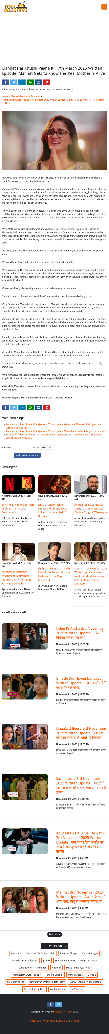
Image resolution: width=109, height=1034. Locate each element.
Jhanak (46, 960)
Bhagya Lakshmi (55, 974)
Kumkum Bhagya (68, 953)
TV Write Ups (77, 989)
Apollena (56, 967)
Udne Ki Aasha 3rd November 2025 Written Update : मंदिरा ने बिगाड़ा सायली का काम (80, 633)
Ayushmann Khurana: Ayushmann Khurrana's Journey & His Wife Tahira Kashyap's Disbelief (17, 577)
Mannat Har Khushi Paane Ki (25, 96)
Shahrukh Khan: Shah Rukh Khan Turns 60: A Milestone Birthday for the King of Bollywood (54, 574)
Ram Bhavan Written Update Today (47, 982)
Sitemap (75, 1020)
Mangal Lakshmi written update (85, 982)
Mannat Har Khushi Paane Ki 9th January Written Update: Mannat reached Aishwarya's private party (56, 431)
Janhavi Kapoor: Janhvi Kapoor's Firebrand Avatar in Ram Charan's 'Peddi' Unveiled (53, 510)
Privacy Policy (48, 1020)
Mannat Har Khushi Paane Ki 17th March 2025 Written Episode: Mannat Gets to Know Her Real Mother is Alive (54, 101)
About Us (34, 1020)
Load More (54, 934)
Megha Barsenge (88, 960)
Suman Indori (25, 967)
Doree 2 (92, 974)
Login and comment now (27, 455)
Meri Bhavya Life (15, 982)
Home (5, 96)
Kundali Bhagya (90, 953)
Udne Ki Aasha (75, 974)
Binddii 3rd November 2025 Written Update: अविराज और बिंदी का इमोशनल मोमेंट (81, 683)
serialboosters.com (62, 1011)
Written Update (57, 989)
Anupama (16, 953)
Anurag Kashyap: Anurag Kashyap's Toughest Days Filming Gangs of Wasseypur (90, 508)
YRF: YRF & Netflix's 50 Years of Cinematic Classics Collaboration (18, 508)
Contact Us (63, 1020)
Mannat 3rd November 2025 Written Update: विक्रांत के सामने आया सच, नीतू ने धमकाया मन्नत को (80, 897)
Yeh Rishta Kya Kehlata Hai (24, 960)
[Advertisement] (54, 43)
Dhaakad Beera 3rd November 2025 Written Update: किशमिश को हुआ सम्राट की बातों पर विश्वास (81, 733)
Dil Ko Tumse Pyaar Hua (78, 967)
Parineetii (42, 967)
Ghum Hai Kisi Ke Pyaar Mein (40, 953)
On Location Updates (34, 989)
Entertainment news (65, 960)
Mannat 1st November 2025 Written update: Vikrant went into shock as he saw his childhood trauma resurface (90, 576)
